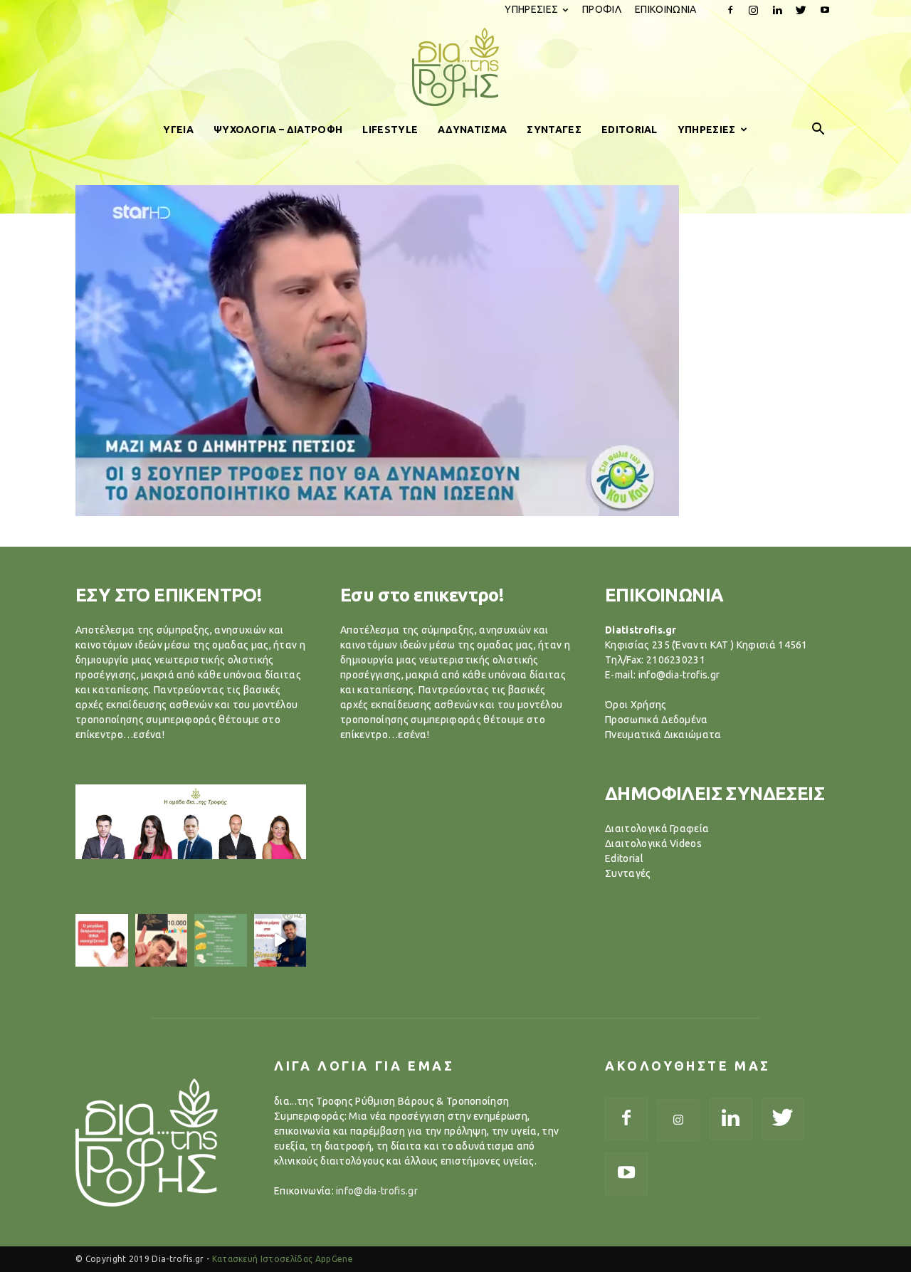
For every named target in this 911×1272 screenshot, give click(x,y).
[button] (818, 129)
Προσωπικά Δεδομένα (656, 719)
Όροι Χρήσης (636, 704)
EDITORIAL (629, 129)
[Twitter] (801, 10)
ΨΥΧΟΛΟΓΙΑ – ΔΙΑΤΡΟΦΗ (278, 129)
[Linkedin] (777, 10)
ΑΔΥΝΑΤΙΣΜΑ (472, 129)
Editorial (624, 858)
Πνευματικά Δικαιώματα (663, 734)
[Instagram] (753, 10)
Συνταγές (628, 873)
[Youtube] (825, 10)
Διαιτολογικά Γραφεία (657, 828)
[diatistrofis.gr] (455, 67)
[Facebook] (730, 10)
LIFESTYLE (390, 129)
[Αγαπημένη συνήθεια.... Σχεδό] (220, 940)
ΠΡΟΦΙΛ (601, 9)
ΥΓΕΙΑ (178, 129)
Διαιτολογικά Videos (653, 843)
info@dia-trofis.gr (377, 1191)
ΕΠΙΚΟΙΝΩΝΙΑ (666, 9)
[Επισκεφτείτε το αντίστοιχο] (101, 940)
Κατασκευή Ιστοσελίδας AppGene (282, 1258)
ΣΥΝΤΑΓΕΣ (554, 129)
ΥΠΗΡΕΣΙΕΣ (531, 9)
